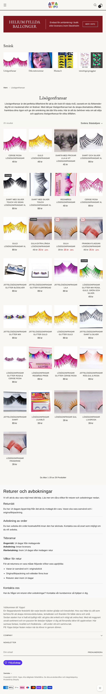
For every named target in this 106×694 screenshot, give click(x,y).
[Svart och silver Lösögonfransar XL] (91, 140)
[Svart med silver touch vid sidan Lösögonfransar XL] (14, 184)
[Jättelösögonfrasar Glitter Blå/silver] (14, 269)
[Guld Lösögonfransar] (40, 140)
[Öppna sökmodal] (95, 5)
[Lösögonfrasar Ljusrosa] (91, 401)
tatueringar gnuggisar (87, 70)
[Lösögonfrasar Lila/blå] (40, 401)
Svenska (6, 673)
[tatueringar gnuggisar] (90, 60)
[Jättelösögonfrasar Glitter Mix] (14, 316)
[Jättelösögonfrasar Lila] (65, 269)
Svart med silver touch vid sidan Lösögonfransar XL (15, 202)
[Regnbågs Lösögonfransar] (65, 184)
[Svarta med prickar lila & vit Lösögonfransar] (65, 140)
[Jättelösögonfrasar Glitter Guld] (40, 316)
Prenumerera (95, 652)
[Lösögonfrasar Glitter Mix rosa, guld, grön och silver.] (91, 269)
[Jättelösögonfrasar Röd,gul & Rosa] (91, 357)
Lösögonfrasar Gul (66, 417)
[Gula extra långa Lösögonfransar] (40, 228)
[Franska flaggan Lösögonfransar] (91, 228)
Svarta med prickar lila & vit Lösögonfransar (65, 158)
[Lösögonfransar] (15, 60)
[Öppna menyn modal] (5, 5)
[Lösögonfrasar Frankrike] (14, 443)
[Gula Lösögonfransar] (65, 228)
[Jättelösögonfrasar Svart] (14, 401)
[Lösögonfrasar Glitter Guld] (65, 316)
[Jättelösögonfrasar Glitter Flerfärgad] (40, 269)
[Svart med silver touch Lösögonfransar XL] (40, 184)
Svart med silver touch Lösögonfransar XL (40, 202)
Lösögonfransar (9, 70)
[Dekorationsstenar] (40, 60)
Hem (5, 88)
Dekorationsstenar (36, 70)
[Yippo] (53, 5)
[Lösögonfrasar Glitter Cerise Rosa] (65, 357)
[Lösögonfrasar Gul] (65, 401)
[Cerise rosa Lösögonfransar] (14, 140)
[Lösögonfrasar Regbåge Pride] (40, 357)
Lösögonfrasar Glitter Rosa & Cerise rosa (15, 376)
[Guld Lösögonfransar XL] (14, 228)
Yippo (20, 677)
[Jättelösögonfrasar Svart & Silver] (91, 316)
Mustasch (58, 70)
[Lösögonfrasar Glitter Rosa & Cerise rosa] (14, 357)
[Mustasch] (65, 60)
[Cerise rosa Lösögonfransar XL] (91, 184)
